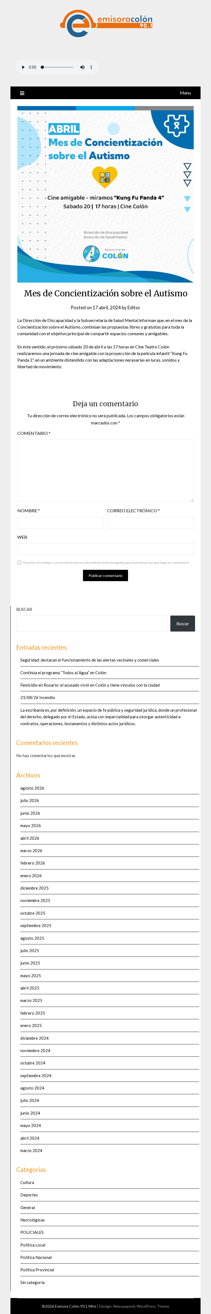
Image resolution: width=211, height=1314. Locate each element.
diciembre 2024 (34, 1038)
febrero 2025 (32, 1012)
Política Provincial (37, 1269)
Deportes (29, 1194)
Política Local (32, 1244)
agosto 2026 (32, 787)
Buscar (24, 609)
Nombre (28, 510)
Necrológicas (32, 1219)
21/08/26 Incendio (37, 697)
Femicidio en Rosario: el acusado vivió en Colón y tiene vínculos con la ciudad (90, 684)
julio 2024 (29, 1100)
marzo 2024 (31, 1150)
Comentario (34, 433)
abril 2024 (29, 1138)
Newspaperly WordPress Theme (141, 1306)
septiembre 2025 (35, 925)
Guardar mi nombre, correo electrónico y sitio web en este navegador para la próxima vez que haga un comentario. (106, 562)
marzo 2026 (31, 850)
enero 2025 (31, 1025)
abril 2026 (29, 838)
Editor (133, 307)
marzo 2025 (31, 1000)
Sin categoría (32, 1282)
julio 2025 (29, 950)
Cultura (27, 1182)
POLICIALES (32, 1232)
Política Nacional (36, 1257)
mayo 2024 (30, 1125)
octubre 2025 (32, 913)
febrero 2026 (32, 862)
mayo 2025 (30, 975)
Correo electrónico (133, 510)
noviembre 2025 (35, 900)
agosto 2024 (32, 1087)
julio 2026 (29, 800)
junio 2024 (30, 1112)
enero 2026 (31, 875)
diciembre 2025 (34, 887)
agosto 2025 (32, 938)
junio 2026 (30, 813)
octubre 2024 (32, 1062)
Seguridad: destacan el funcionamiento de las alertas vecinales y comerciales (89, 659)
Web (22, 537)
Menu (185, 92)
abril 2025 (29, 987)
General (27, 1207)
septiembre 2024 (35, 1075)
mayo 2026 (30, 825)
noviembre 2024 (35, 1050)
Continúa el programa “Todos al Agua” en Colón (63, 672)
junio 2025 (30, 962)
